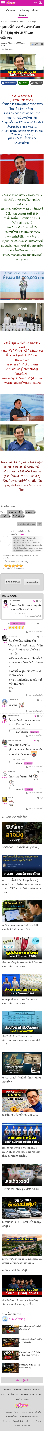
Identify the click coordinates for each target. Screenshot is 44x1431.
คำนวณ (39, 1395)
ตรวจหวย (17, 1390)
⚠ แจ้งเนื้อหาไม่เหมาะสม (26, 524)
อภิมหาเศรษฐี (14, 512)
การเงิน (19, 1399)
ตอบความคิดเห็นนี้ (34, 616)
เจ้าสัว (4, 516)
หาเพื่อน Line (13, 1395)
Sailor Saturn (15, 601)
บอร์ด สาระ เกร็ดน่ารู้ (27, 22)
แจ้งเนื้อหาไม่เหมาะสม (22, 1426)
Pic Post (24, 1395)
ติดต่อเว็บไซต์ (18, 1421)
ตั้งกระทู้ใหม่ (22, 1380)
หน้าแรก (4, 22)
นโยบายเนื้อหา (11, 1417)
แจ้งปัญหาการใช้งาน (33, 1421)
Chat (3, 1395)
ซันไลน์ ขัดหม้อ (15, 741)
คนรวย (29, 512)
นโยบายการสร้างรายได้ (29, 1417)
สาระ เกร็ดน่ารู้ (16, 1319)
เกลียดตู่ (12, 772)
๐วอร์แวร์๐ (14, 637)
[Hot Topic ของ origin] (5, 546)
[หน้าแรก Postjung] (10, 2)
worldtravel (14, 700)
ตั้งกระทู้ (22, 15)
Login (13, 581)
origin (11, 49)
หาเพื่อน (36, 1390)
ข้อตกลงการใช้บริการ (11, 1412)
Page (26, 1399)
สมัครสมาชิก (32, 582)
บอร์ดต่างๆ (24, 10)
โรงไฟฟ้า (17, 516)
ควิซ (32, 1395)
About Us (6, 1421)
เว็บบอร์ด (10, 10)
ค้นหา (35, 10)
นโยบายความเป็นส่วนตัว (31, 1412)
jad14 (11, 797)
